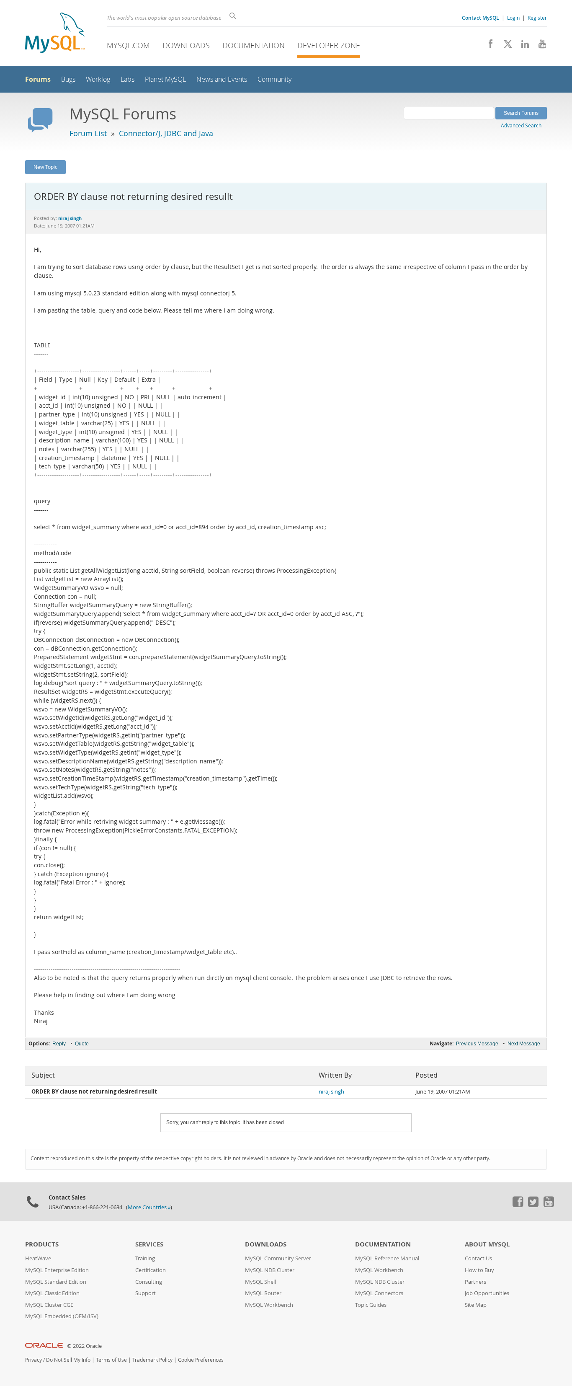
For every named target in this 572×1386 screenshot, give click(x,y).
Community (274, 79)
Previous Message (477, 1044)
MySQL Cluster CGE (49, 1304)
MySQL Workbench (269, 1304)
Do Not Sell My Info (68, 1360)
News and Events (221, 79)
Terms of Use (111, 1360)
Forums (38, 79)
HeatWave (38, 1258)
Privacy (33, 1360)
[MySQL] (55, 33)
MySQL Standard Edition (55, 1281)
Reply (59, 1044)
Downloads (186, 45)
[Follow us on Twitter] (533, 1205)
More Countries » (149, 1207)
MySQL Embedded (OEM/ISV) (61, 1316)
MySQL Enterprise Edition (57, 1270)
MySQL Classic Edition (52, 1293)
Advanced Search (521, 125)
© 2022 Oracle (84, 1346)
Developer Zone (328, 45)
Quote (82, 1044)
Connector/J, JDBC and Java (166, 133)
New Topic (45, 166)
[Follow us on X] (505, 46)
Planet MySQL (165, 79)
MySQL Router (263, 1293)
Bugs (68, 79)
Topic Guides (370, 1304)
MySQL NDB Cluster (269, 1270)
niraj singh (331, 1091)
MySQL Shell (260, 1281)
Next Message (524, 1044)
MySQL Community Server (278, 1258)
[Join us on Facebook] (487, 46)
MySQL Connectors (379, 1293)
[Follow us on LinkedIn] (522, 46)
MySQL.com (128, 45)
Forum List (88, 133)
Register (537, 17)
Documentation (253, 45)
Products (42, 1244)
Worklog (98, 79)
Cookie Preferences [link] (201, 1360)
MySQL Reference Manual (387, 1258)
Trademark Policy (152, 1360)
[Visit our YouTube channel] (539, 46)
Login (513, 17)
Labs (127, 79)
